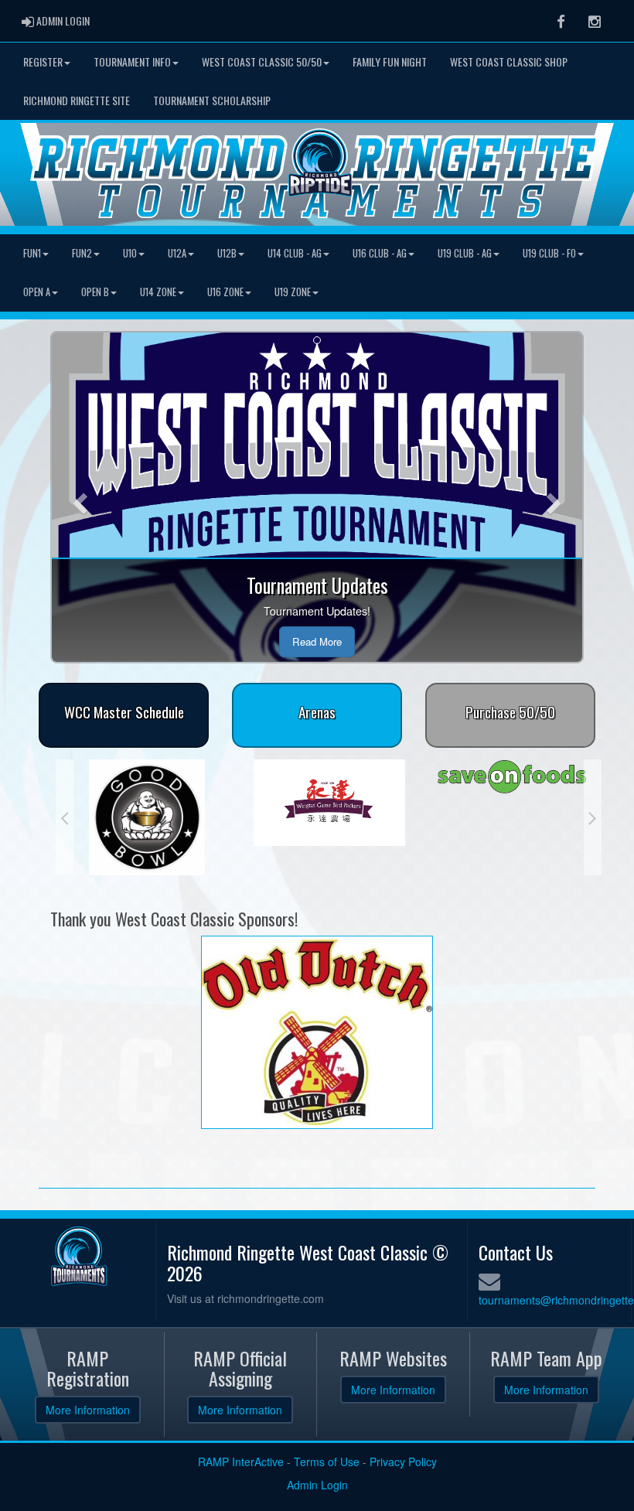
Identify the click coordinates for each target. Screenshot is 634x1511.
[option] (168, 802)
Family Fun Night (390, 61)
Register (43, 61)
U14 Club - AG (295, 253)
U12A (177, 253)
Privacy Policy (403, 1461)
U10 (130, 253)
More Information (88, 1409)
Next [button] (593, 817)
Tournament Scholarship (212, 100)
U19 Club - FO (549, 253)
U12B (227, 253)
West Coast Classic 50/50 (262, 61)
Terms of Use (327, 1461)
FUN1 (32, 253)
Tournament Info (132, 61)
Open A (36, 292)
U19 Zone (292, 292)
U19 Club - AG (465, 253)
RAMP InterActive (241, 1461)
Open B (95, 292)
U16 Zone (225, 292)
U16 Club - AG (380, 253)
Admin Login (317, 1484)
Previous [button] (64, 817)
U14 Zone (158, 292)
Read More (317, 641)
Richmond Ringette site (76, 100)
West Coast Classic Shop (509, 61)
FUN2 (82, 253)
